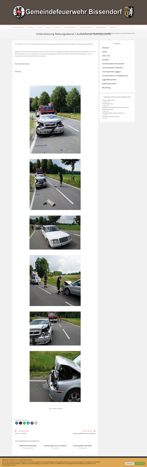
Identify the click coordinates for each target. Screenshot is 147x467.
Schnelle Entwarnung (107, 104)
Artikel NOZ (18, 71)
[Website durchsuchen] (132, 28)
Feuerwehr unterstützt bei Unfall (110, 116)
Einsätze (105, 48)
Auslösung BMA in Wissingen (82, 446)
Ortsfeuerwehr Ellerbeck (112, 67)
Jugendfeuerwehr (109, 79)
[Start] (81, 33)
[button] (16, 423)
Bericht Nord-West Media (22, 63)
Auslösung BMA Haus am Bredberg (55, 446)
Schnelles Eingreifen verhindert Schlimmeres (113, 113)
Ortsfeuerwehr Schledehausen (115, 75)
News (104, 52)
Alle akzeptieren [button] (140, 463)
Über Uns (106, 56)
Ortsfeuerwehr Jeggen (111, 71)
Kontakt (105, 60)
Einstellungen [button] (129, 463)
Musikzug (106, 87)
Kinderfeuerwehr (109, 83)
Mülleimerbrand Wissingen (28, 446)
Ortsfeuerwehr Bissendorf (113, 63)
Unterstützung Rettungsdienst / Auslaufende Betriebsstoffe (120, 33)
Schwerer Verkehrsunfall (108, 100)
